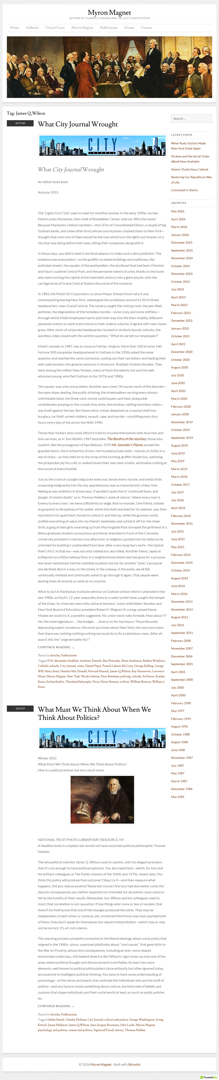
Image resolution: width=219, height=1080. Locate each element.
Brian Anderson (132, 661)
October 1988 (180, 734)
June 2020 (178, 383)
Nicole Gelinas (90, 676)
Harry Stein (52, 671)
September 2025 (182, 250)
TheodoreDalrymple (78, 682)
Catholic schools (48, 666)
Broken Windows (154, 661)
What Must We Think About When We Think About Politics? (94, 713)
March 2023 (179, 305)
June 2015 (178, 539)
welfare (124, 682)
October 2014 (180, 570)
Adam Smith (56, 1020)
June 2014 (178, 586)
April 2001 (178, 672)
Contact (146, 27)
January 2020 (180, 414)
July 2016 (177, 500)
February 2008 (181, 640)
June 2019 (178, 453)
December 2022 (181, 320)
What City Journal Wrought (78, 124)
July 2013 (177, 625)
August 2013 (179, 617)
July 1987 (177, 765)
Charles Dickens (75, 1020)
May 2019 (177, 461)
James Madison (57, 1025)
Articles (55, 655)
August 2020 (179, 367)
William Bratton (140, 682)
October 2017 (180, 484)
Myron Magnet (109, 12)
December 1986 (181, 789)
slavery (119, 1030)
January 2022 (180, 328)
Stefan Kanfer (55, 682)
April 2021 (178, 344)
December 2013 (181, 601)
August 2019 (179, 445)
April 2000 (178, 695)
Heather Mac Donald (74, 671)
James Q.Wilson (120, 671)
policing (125, 676)
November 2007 (182, 648)
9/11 (50, 661)
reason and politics (80, 1030)
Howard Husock (98, 671)
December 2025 (181, 242)
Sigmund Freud (104, 1030)
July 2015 (177, 531)
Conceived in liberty (184, 190)
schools (136, 676)
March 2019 (179, 469)
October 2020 (180, 359)
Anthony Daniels (91, 661)
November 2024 (182, 258)
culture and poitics (116, 1020)
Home (14, 27)
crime (80, 666)
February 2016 (181, 516)
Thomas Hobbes (135, 1030)
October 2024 (180, 266)
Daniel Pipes (93, 666)
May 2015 (177, 547)
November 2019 (182, 422)
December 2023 (181, 273)
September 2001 (182, 664)
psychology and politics (53, 1030)
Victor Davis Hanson (105, 682)
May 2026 (177, 211)
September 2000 (182, 679)
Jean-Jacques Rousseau (104, 1025)
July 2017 (177, 492)
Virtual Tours (55, 27)
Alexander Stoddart (66, 661)
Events (129, 27)
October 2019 (180, 430)
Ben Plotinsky (111, 661)
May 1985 (177, 797)
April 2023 (178, 297)
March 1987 (179, 781)
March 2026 (179, 227)
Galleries (32, 27)
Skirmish (134, 1064)
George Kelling (144, 666)
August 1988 (179, 742)
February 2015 (181, 554)
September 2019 (182, 437)
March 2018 (179, 476)
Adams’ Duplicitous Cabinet (189, 169)
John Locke (127, 1025)
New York (73, 676)
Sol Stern (148, 676)
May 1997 (177, 711)
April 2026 (178, 219)
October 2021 (180, 336)
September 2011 (182, 633)
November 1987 (182, 757)
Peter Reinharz (110, 676)
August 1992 (179, 726)
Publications (109, 27)
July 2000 (177, 687)
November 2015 (182, 523)
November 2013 (182, 609)
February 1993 (181, 718)
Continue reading (56, 647)
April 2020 (178, 391)
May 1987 (177, 773)
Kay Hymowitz (141, 671)
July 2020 (177, 375)
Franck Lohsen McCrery (117, 666)
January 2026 (180, 235)
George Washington (141, 1020)
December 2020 (181, 352)
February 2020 (181, 406)
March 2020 (179, 398)
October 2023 (180, 281)
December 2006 (181, 656)
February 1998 (181, 703)
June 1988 (178, 750)
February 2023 (181, 313)
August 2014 (179, 578)
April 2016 (178, 508)
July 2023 (177, 289)
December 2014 (181, 562)
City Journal (68, 666)
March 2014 (179, 594)
